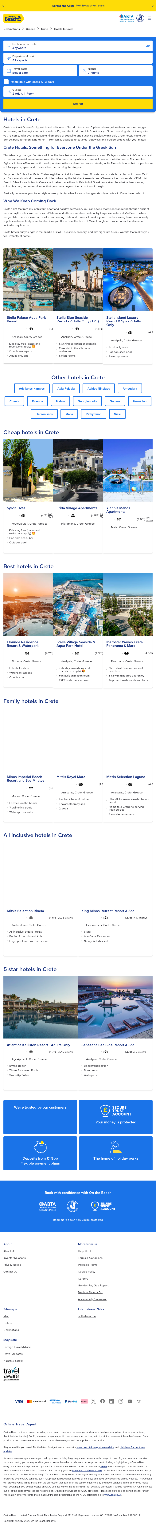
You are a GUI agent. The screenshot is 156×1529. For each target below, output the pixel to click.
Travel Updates (13, 1353)
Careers (83, 1278)
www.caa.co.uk (112, 1494)
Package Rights (87, 1264)
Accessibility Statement (92, 1299)
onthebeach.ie (87, 1316)
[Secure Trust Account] (103, 1206)
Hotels (7, 1322)
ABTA (103, 1466)
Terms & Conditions (90, 1257)
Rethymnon (93, 414)
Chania (14, 401)
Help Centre (85, 1251)
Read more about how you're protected (78, 1219)
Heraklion (139, 401)
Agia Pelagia (66, 388)
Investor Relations (14, 1257)
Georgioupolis (87, 401)
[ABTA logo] (126, 18)
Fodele (60, 401)
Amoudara (130, 388)
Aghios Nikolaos (99, 388)
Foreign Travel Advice (17, 1346)
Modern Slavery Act (90, 1292)
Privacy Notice (12, 1264)
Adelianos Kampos (32, 388)
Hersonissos (44, 414)
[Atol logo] (72, 1206)
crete (44, 28)
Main (6, 1316)
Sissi (117, 414)
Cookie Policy (86, 1271)
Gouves (115, 401)
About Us (9, 1251)
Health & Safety (13, 1360)
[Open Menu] (149, 18)
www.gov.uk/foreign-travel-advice (95, 1447)
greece (30, 28)
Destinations (11, 28)
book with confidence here (87, 1470)
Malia (69, 414)
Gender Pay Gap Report (93, 1285)
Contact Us (10, 1271)
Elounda (37, 401)
